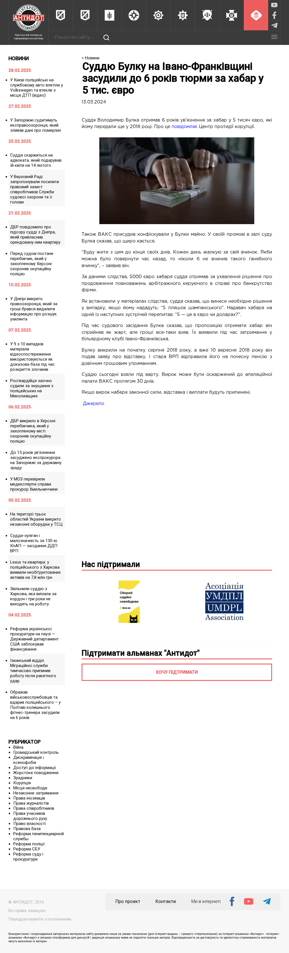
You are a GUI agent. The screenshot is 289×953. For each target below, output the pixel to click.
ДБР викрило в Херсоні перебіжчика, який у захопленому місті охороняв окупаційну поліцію (32, 431)
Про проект (127, 901)
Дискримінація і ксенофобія (28, 760)
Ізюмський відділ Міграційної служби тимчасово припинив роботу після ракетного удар (33, 670)
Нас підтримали (111, 564)
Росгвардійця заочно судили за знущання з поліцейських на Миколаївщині (31, 388)
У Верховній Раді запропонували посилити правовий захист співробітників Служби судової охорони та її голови (34, 189)
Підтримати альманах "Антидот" (141, 653)
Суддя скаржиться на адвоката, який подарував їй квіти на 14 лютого (36, 160)
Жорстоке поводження (35, 772)
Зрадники (22, 777)
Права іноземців (29, 798)
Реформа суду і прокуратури (28, 857)
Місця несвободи (30, 787)
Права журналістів (31, 803)
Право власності (29, 823)
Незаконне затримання (35, 793)
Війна (18, 747)
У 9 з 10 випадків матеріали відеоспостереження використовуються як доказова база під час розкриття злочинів (32, 356)
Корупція (22, 782)
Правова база (27, 828)
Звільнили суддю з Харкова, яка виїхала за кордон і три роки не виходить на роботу (33, 596)
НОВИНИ (18, 58)
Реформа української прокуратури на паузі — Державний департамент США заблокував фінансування (34, 639)
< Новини (90, 57)
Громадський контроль (36, 752)
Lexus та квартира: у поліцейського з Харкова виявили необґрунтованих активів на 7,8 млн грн (35, 570)
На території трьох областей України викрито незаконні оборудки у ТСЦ (36, 519)
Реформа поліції (29, 843)
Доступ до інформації (34, 767)
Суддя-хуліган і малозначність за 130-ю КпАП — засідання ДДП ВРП (33, 543)
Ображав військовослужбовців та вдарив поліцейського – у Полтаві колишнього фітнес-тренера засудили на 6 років (35, 705)
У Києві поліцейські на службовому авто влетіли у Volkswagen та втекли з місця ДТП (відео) (36, 87)
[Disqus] (177, 482)
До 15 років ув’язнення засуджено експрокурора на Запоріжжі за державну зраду (36, 460)
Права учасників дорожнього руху (30, 816)
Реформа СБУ (26, 849)
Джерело (93, 404)
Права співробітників (33, 808)
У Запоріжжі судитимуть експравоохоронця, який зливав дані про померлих (35, 125)
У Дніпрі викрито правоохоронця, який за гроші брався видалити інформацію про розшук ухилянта (33, 309)
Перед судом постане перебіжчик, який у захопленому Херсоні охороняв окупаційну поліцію (31, 263)
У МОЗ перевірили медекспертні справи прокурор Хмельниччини (34, 484)
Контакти (166, 901)
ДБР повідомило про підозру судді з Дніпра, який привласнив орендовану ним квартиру (35, 234)
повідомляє (185, 127)
